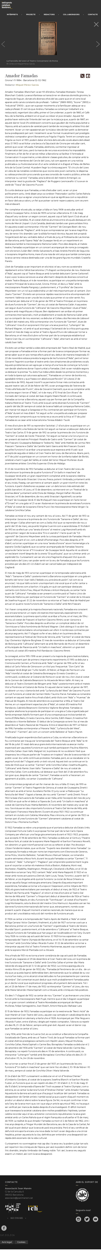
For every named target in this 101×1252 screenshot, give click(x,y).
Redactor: (22, 85)
